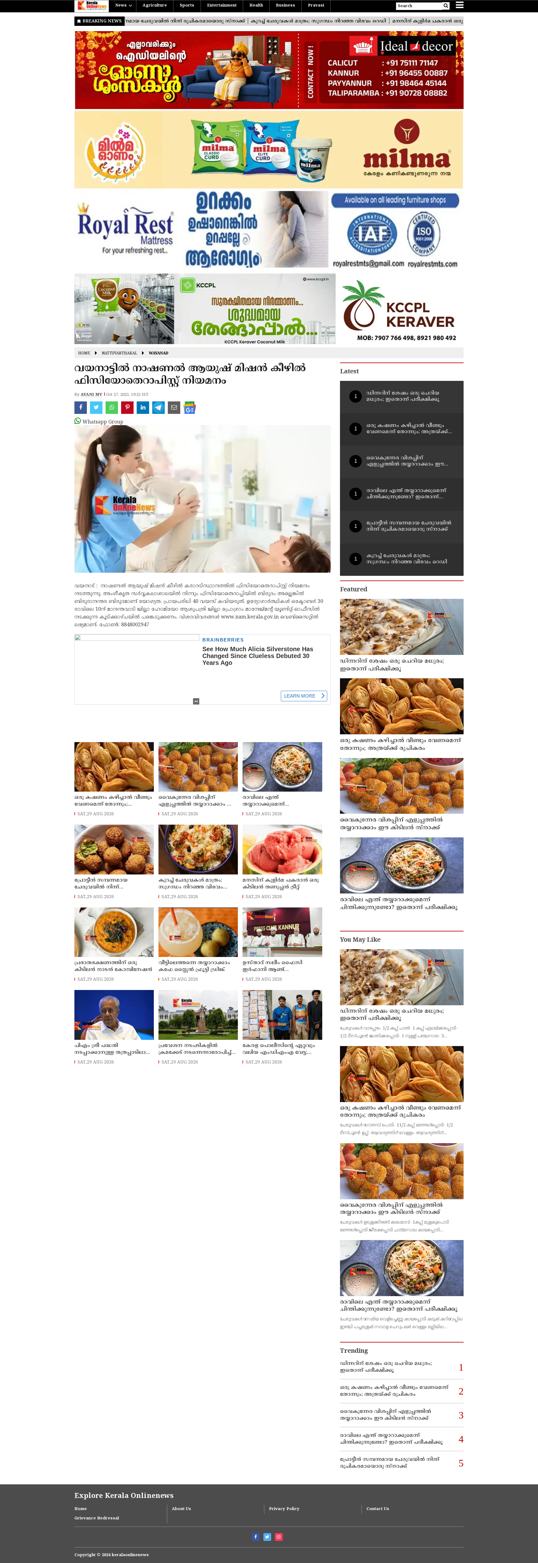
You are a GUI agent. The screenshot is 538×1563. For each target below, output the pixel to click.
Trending (354, 1351)
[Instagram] (279, 1537)
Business (285, 5)
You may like (360, 940)
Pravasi (316, 5)
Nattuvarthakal (119, 353)
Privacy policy (284, 1509)
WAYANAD (158, 353)
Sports (187, 5)
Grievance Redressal (96, 1518)
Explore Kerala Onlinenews (123, 1496)
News (121, 5)
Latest (349, 372)
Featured (353, 590)
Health (256, 5)
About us (181, 1509)
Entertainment (222, 5)
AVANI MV (91, 394)
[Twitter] (267, 1537)
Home (84, 353)
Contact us (377, 1509)
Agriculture (155, 5)
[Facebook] (256, 1537)
